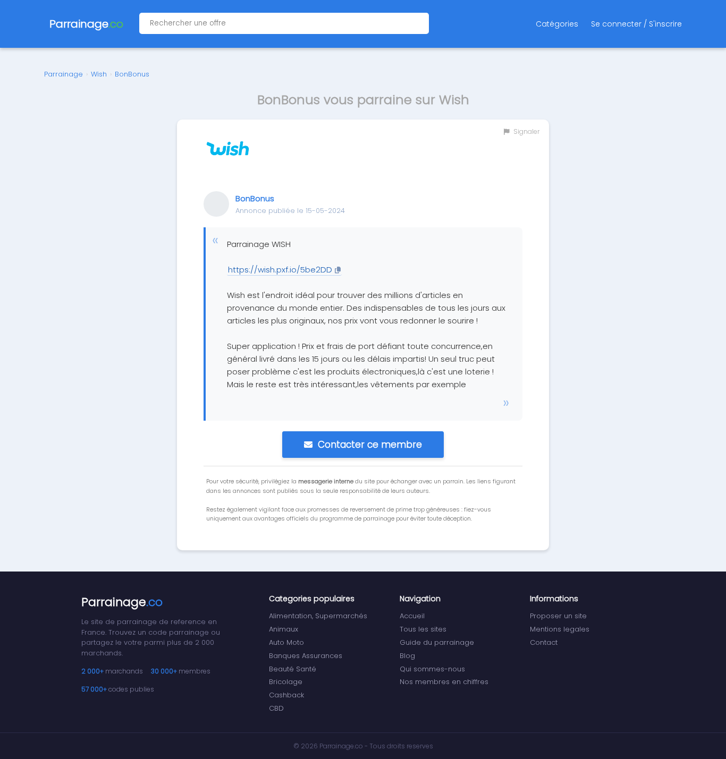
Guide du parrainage (437, 642)
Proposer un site (558, 616)
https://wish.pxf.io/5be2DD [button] (280, 269)
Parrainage (63, 74)
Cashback (286, 695)
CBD (276, 708)
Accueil (412, 616)
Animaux (283, 629)
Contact (544, 642)
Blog (407, 656)
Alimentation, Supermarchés (318, 616)
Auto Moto (286, 642)
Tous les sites (423, 629)
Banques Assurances (305, 656)
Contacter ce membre (370, 444)
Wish (99, 74)
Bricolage (285, 682)
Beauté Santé (292, 669)
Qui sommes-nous (432, 669)
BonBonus (132, 74)
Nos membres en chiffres (444, 682)
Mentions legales (559, 629)
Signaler (525, 131)
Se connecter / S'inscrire (636, 24)
